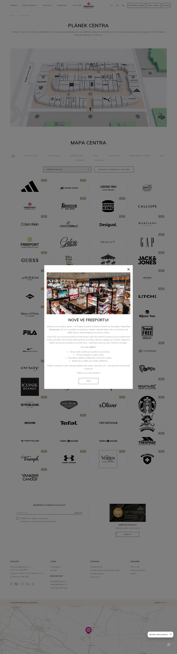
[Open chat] (168, 644)
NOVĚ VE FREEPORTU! (88, 320)
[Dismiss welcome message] (170, 634)
